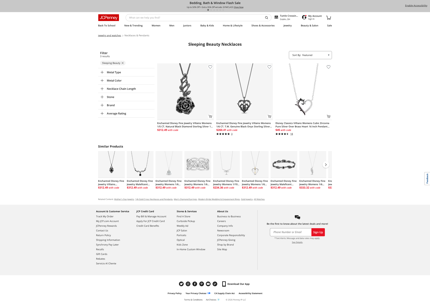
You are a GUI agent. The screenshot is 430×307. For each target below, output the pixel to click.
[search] (268, 17)
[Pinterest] (202, 284)
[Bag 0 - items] (328, 17)
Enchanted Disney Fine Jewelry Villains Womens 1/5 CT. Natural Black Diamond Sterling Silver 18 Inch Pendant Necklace (184, 124)
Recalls (100, 249)
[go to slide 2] (211, 10)
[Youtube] (208, 284)
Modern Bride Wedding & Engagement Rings (219, 199)
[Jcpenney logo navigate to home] (108, 17)
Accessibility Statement (250, 293)
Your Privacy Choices (196, 293)
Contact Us (102, 230)
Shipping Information (108, 239)
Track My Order (105, 216)
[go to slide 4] (217, 10)
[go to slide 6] (223, 10)
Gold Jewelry (247, 199)
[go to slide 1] (208, 10)
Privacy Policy (175, 293)
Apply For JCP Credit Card (150, 221)
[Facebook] (195, 284)
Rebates (100, 258)
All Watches (259, 199)
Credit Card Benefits (147, 225)
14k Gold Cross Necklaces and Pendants (154, 199)
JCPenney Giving (226, 239)
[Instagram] (188, 284)
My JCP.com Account (107, 221)
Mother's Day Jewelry (124, 199)
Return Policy (103, 235)
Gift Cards (101, 254)
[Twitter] (181, 284)
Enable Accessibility (416, 5)
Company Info (225, 225)
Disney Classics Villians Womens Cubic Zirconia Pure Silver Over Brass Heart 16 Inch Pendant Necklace (302, 124)
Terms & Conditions (193, 299)
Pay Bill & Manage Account (151, 216)
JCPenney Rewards (106, 225)
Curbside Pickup (186, 221)
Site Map (222, 249)
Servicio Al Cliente (106, 263)
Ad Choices (211, 299)
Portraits (181, 235)
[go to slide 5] (220, 10)
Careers (221, 221)
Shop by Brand (225, 244)
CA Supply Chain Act (224, 293)
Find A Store (183, 216)
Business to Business (229, 216)
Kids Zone (182, 244)
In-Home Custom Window (191, 249)
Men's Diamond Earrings (185, 199)
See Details (297, 242)
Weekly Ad (182, 225)
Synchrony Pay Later (107, 244)
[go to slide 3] (214, 10)
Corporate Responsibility (231, 235)
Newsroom (223, 230)
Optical (181, 239)
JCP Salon (182, 230)
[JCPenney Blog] (215, 284)
